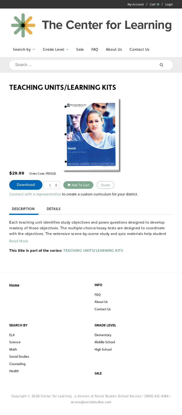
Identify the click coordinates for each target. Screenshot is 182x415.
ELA (12, 335)
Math (13, 349)
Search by (22, 49)
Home (14, 285)
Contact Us (140, 49)
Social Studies (19, 356)
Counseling (17, 364)
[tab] (23, 209)
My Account (135, 4)
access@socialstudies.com (91, 402)
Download (26, 184)
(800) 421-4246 (156, 396)
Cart (153, 4)
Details (53, 209)
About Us (114, 49)
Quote (105, 185)
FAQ (94, 49)
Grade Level (53, 49)
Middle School (105, 342)
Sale (80, 49)
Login (169, 4)
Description (23, 209)
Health (14, 371)
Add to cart (80, 185)
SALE (98, 373)
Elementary (103, 335)
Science (15, 342)
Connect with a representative (35, 194)
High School (103, 349)
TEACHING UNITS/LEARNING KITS (93, 250)
